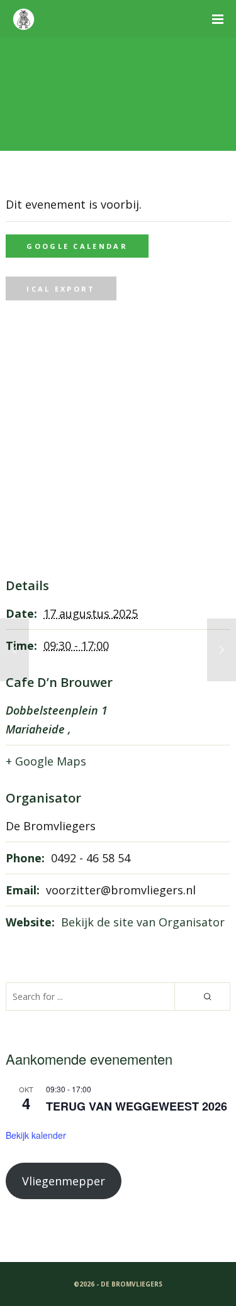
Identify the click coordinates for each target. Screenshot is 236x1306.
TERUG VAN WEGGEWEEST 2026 (136, 1106)
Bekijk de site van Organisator (143, 922)
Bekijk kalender (36, 1135)
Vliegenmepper (63, 1180)
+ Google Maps (46, 761)
